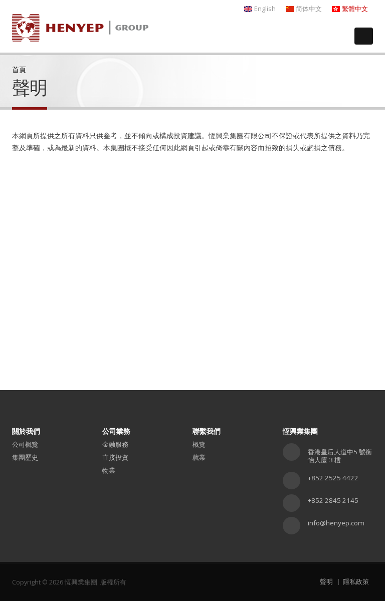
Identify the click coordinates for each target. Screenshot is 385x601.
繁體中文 (355, 9)
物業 (108, 470)
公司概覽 (25, 444)
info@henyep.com (336, 522)
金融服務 (115, 444)
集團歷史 (25, 457)
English (265, 9)
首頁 (19, 69)
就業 (199, 457)
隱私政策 (356, 581)
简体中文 (309, 9)
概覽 (199, 444)
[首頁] (80, 24)
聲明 (326, 581)
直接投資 (115, 457)
